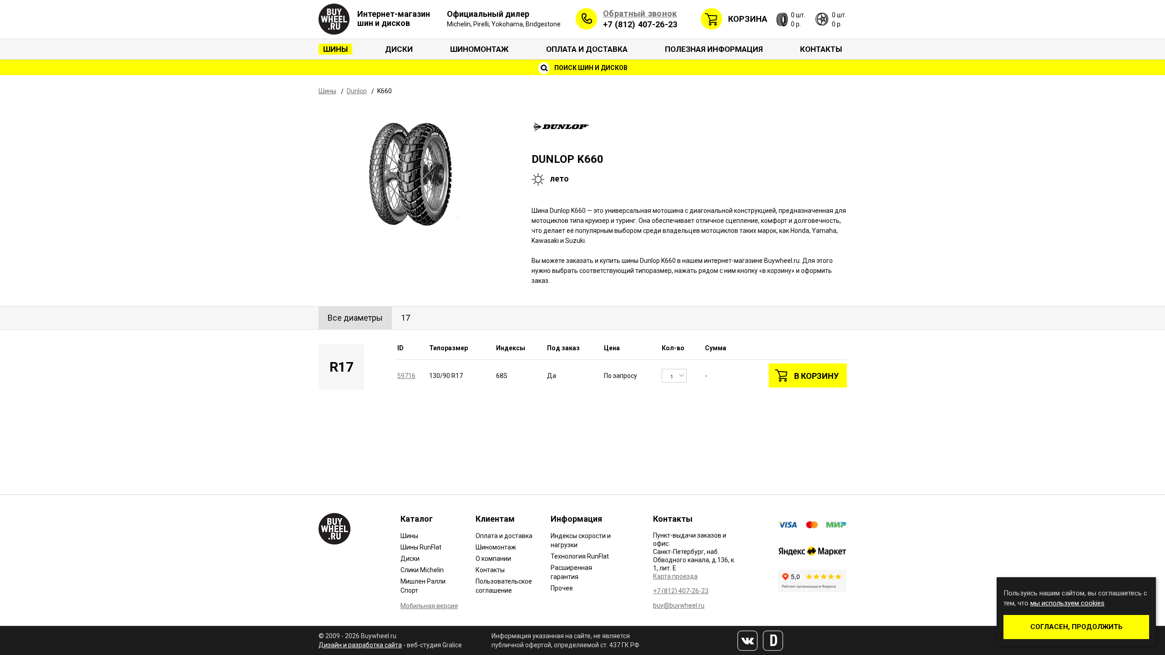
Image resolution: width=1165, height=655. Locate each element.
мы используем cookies (1067, 603)
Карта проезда (675, 576)
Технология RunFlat (580, 556)
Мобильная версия (429, 606)
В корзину (816, 376)
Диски (399, 49)
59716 (406, 375)
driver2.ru (773, 640)
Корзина (747, 19)
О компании (493, 558)
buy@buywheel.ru (678, 605)
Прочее (562, 588)
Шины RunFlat (420, 547)
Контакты (821, 49)
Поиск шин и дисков (590, 67)
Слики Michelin (422, 570)
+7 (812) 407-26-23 (640, 24)
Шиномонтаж (479, 49)
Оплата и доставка (587, 49)
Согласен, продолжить (1076, 627)
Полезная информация (714, 49)
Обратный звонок (640, 13)
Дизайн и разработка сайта (360, 645)
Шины (335, 49)
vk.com (747, 640)
